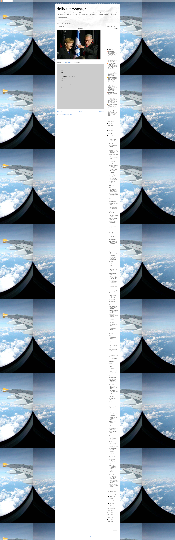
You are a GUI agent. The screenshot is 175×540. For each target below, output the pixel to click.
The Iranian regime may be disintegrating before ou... (113, 147)
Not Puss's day (112, 444)
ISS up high (111, 393)
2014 (109, 514)
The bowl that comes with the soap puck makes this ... (113, 151)
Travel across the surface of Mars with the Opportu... (113, 404)
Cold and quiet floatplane (112, 319)
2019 (109, 132)
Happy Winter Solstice (112, 471)
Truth (110, 434)
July (110, 498)
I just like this (112, 451)
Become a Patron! (110, 24)
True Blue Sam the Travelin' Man (112, 64)
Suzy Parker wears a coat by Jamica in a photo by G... (113, 307)
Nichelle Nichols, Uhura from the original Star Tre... (113, 266)
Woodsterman (111, 92)
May (110, 501)
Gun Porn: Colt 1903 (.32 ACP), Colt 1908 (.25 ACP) (113, 258)
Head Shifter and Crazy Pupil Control (113, 391)
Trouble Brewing (112, 201)
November (112, 491)
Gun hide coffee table (113, 446)
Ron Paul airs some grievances (113, 341)
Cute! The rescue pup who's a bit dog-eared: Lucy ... (113, 477)
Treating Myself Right (113, 154)
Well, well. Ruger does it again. (112, 222)
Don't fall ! (111, 261)
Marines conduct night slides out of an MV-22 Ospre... (113, 296)
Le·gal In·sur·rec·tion (112, 77)
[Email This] (74, 62)
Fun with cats (112, 368)
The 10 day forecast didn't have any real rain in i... (113, 485)
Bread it (110, 401)
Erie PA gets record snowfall (113, 325)
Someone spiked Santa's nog (112, 439)
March (111, 505)
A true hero (111, 304)
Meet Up (111, 197)
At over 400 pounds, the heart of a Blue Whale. (113, 481)
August (111, 496)
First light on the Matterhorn (112, 338)
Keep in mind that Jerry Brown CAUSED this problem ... (112, 229)
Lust (110, 463)
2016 (109, 510)
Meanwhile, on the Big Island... (112, 373)
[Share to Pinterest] (79, 62)
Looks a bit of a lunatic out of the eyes (113, 387)
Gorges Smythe (64, 68)
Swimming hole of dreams (112, 422)
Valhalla (110, 366)
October (111, 493)
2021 (109, 128)
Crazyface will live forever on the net (113, 179)
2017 (109, 135)
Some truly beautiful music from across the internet (113, 346)
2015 (109, 512)
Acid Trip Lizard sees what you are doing (113, 355)
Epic (110, 303)
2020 (109, 130)
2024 (109, 123)
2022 (109, 126)
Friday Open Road (112, 239)
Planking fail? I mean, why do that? (113, 176)
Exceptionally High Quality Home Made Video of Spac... (113, 408)
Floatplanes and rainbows (112, 332)
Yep (110, 187)
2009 (109, 523)
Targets (110, 363)
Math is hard (111, 361)
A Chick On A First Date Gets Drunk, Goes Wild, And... (113, 277)
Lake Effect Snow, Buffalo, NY (112, 140)
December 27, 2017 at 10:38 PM (71, 84)
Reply (62, 72)
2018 (109, 133)
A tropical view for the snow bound (113, 429)
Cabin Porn (111, 322)
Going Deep (111, 174)
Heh (110, 335)
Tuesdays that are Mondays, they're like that (113, 328)
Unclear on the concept (112, 182)
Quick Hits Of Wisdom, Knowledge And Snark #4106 (112, 53)
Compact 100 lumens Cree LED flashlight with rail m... (113, 194)
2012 (109, 517)
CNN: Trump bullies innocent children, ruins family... (113, 242)
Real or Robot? (112, 142)
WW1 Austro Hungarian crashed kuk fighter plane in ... (113, 286)
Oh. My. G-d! (111, 472)
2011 (109, 519)
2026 (109, 120)
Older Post (101, 111)
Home (80, 111)
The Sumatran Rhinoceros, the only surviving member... (112, 467)
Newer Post (60, 111)
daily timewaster (71, 9)
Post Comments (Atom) (67, 114)
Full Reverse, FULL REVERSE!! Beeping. (113, 270)
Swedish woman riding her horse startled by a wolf (113, 412)
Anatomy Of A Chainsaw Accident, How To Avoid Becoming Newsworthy (112, 66)
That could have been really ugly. (113, 219)
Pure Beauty (111, 172)
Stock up (111, 383)
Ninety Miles (111, 51)
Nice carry (111, 364)
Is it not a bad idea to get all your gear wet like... (113, 311)
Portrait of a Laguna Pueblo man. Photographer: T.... (113, 252)
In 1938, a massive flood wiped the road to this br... (113, 225)
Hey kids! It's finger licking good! (113, 170)
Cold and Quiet (112, 255)
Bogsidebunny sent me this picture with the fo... (113, 233)
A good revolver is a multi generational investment (113, 460)
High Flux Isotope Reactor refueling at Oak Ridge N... (113, 290)
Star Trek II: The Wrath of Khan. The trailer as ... (112, 249)
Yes (110, 375)
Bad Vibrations (112, 184)
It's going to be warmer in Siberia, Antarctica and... (113, 281)
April (111, 503)
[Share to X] (77, 62)
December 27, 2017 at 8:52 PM (74, 68)
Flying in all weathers (113, 185)
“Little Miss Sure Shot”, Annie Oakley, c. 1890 (112, 380)
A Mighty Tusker (112, 377)
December (112, 137)
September (112, 494)
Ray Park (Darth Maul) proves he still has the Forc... (113, 190)
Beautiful (111, 333)
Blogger (89, 536)
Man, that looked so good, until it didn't (113, 210)
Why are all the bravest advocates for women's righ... (113, 207)
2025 (109, 121)
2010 (109, 521)
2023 (109, 125)
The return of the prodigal (112, 436)
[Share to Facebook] (78, 62)
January (111, 508)
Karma (110, 441)
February (111, 506)
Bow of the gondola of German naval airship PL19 (113, 166)
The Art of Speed (112, 159)
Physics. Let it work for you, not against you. (113, 157)
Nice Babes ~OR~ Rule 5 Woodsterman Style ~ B (112, 94)
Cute (110, 356)
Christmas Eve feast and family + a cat (113, 343)
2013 (109, 516)
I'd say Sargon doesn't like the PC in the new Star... (113, 454)
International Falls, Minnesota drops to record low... (113, 315)
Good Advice (111, 143)
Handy (110, 320)
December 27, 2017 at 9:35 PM (69, 76)
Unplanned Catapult (113, 394)
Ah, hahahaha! (112, 299)
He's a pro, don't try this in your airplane (113, 418)
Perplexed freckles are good (113, 449)
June (111, 500)
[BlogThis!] (75, 62)
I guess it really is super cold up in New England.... (112, 162)
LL (61, 76)
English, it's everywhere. (112, 293)
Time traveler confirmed (111, 213)
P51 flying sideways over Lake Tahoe (113, 263)
